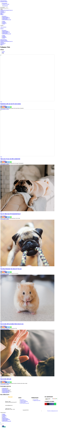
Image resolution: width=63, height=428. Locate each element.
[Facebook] (6, 107)
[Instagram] (4, 107)
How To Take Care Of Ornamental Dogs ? (10, 213)
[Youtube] (46, 404)
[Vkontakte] (1, 107)
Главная (3, 21)
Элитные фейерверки (6, 17)
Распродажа (4, 37)
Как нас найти (35, 399)
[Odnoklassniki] (3, 107)
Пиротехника (4, 388)
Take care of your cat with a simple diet (10, 158)
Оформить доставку (36, 400)
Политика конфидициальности (52, 410)
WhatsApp (4, 426)
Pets (1, 101)
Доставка (4, 22)
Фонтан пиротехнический (6, 19)
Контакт (3, 23)
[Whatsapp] (11, 107)
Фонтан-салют (4, 389)
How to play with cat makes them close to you (11, 324)
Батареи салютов (5, 31)
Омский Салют (31, 410)
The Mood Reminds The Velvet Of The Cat (10, 269)
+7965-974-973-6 (3, 27)
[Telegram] (9, 107)
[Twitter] (7, 107)
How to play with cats (5, 379)
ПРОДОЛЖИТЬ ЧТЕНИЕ (4, 109)
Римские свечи (5, 18)
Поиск (1, 9)
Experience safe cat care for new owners (10, 103)
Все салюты (4, 16)
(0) (5, 105)
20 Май (4, 105)
